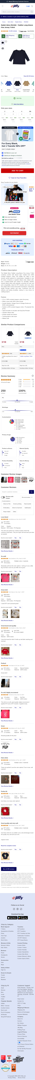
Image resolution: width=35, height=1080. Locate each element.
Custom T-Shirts (22, 947)
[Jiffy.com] (15, 6)
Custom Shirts (21, 945)
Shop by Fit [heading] (5, 985)
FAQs (19, 1005)
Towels (3, 975)
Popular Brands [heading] (6, 1001)
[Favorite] (6, 41)
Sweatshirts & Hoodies (7, 931)
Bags (2, 964)
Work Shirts (4, 940)
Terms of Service (22, 1036)
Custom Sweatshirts (23, 952)
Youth (2, 994)
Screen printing (17, 504)
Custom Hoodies (22, 949)
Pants (2, 952)
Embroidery (6, 507)
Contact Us (21, 1001)
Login (28, 6)
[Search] (32, 12)
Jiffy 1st (28, 338)
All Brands (4, 1014)
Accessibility (21, 1038)
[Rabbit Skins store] (23, 31)
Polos (2, 933)
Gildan (3, 1003)
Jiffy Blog (20, 1027)
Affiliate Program (22, 1025)
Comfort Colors (5, 1008)
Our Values (21, 1023)
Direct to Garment (17, 507)
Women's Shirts (5, 945)
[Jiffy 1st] (28, 333)
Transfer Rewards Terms (24, 1040)
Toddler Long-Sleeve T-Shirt (26, 356)
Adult (2, 988)
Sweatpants (4, 955)
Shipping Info (21, 1010)
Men (2, 992)
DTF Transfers (22, 931)
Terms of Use (21, 1077)
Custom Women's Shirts (24, 956)
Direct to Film (7, 504)
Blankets (3, 979)
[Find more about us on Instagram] (17, 909)
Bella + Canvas (5, 1005)
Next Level (4, 1010)
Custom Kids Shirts (23, 954)
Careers (20, 1021)
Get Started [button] (14, 233)
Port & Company (5, 1012)
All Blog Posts (21, 1029)
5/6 (30, 111)
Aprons (3, 977)
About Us (20, 1018)
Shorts (3, 957)
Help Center (21, 999)
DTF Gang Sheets (23, 940)
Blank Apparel (5, 926)
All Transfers (21, 929)
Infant (2, 999)
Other (14, 511)
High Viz (3, 970)
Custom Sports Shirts (23, 958)
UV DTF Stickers (22, 938)
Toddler (3, 996)
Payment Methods (23, 1014)
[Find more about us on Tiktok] (21, 909)
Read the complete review (8, 845)
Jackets (3, 938)
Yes (16, 538)
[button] (2, 6)
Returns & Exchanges (24, 1012)
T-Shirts (3, 929)
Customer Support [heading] (24, 985)
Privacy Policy (21, 1034)
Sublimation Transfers (24, 935)
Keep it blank (6, 511)
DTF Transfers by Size (24, 933)
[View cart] (32, 6)
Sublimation (28, 507)
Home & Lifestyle (6, 973)
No (20, 538)
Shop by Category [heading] (7, 924)
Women (3, 990)
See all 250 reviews (8, 869)
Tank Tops (4, 935)
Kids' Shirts (4, 947)
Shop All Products (6, 1016)
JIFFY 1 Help (22, 1003)
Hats (2, 962)
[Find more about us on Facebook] (14, 909)
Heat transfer (27, 504)
